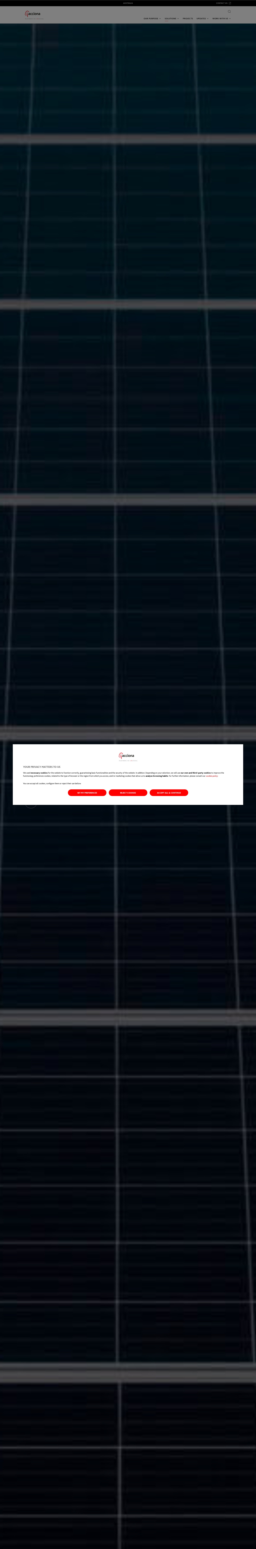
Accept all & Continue (169, 792)
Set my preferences (87, 792)
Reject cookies (128, 792)
